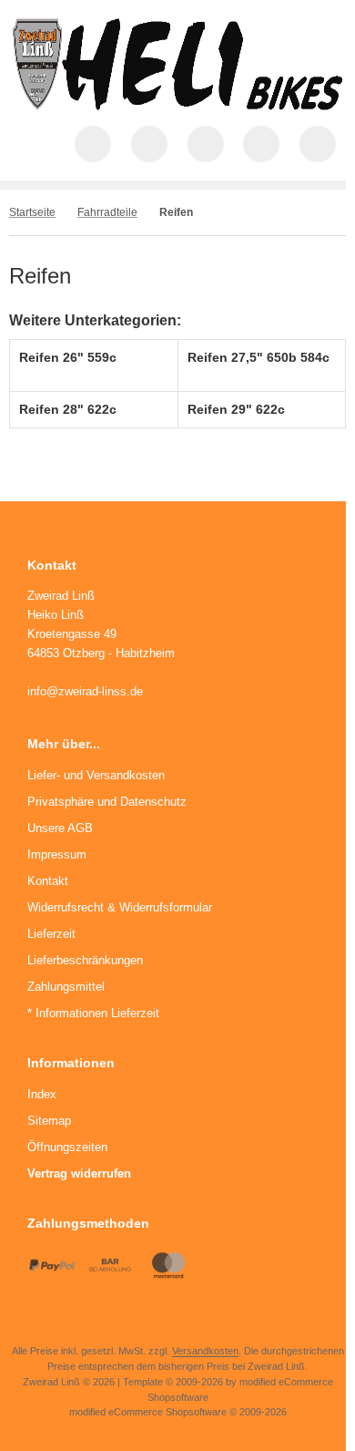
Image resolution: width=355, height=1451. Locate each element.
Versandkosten (205, 1350)
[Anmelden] (206, 144)
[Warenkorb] (261, 144)
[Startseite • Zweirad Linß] (178, 105)
